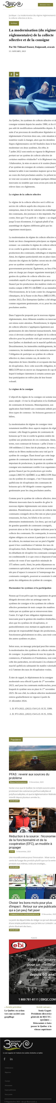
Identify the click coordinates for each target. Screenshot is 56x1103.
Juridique (12, 15)
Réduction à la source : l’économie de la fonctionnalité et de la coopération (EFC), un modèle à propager (32, 841)
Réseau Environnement (18, 782)
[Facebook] (12, 64)
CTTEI (12, 851)
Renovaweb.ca (32, 1102)
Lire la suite (14, 801)
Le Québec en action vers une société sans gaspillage (14, 1013)
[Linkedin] (26, 64)
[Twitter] (19, 64)
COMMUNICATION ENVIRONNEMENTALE (24, 914)
